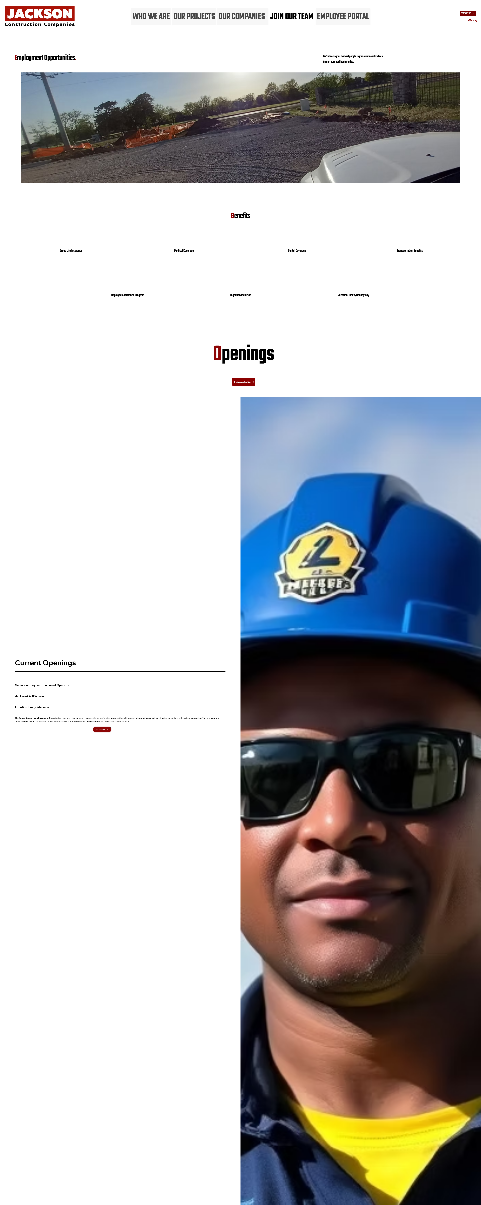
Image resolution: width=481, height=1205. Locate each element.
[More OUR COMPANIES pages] (266, 16)
